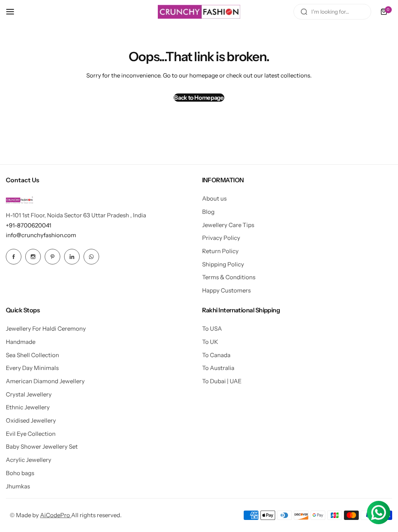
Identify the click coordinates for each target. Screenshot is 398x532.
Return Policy (220, 251)
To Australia (218, 368)
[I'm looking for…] (303, 11)
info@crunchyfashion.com (41, 235)
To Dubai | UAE (222, 381)
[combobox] (332, 11)
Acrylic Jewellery (28, 459)
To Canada (216, 355)
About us (214, 198)
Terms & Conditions (228, 277)
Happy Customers (226, 290)
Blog (208, 211)
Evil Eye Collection (31, 433)
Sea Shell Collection (32, 355)
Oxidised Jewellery (31, 420)
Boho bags (20, 473)
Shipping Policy (223, 264)
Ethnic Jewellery (28, 407)
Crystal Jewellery (29, 394)
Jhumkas (18, 486)
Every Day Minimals (32, 368)
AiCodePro (55, 515)
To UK (210, 341)
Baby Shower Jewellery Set (42, 446)
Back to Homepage (198, 97)
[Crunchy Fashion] (199, 12)
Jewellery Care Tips (228, 225)
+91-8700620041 (28, 225)
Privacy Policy (221, 237)
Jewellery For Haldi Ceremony (46, 328)
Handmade (20, 341)
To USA (212, 328)
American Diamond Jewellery (45, 381)
